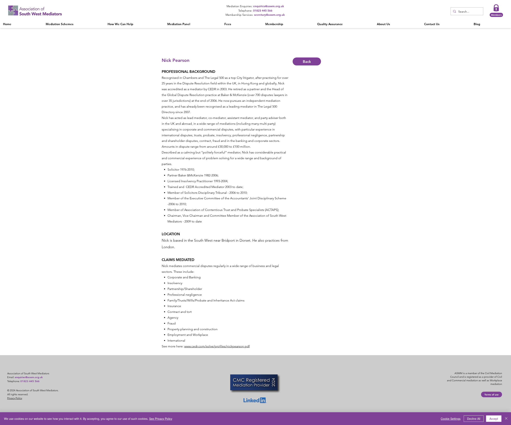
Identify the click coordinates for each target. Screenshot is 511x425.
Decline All (473, 419)
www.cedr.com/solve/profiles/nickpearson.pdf (217, 346)
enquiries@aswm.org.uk (29, 377)
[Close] (506, 418)
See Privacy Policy (160, 419)
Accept (493, 419)
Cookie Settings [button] (450, 419)
